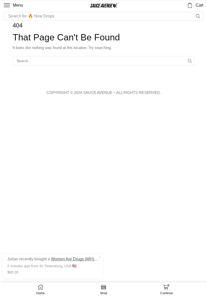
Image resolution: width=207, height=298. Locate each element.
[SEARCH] (189, 60)
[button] (13, 5)
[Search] (198, 16)
